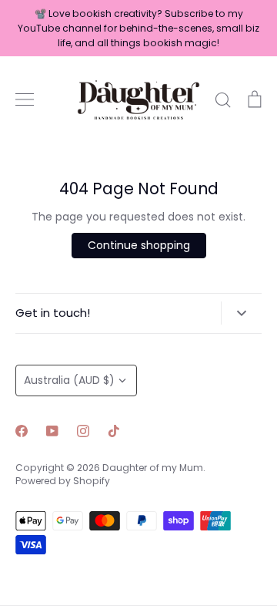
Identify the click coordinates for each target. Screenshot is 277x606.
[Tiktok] (113, 431)
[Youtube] (52, 431)
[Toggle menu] (25, 99)
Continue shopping (139, 245)
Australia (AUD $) (69, 380)
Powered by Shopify (62, 480)
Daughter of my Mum (152, 467)
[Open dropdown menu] (241, 313)
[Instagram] (83, 431)
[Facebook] (21, 431)
